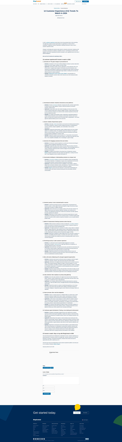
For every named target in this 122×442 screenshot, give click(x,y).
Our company (72, 425)
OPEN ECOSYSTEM (55, 423)
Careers (81, 430)
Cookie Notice (40, 440)
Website (44, 390)
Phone (34, 429)
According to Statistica (74, 223)
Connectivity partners (45, 429)
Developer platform (54, 425)
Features (34, 434)
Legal (34, 440)
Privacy (36, 440)
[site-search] (88, 4)
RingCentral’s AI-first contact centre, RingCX (58, 73)
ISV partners (44, 428)
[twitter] (36, 439)
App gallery (53, 429)
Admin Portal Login (82, 429)
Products (35, 423)
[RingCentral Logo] (37, 420)
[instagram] (42, 439)
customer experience (50, 42)
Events (62, 435)
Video (34, 428)
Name (43, 385)
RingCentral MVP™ (36, 425)
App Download (81, 425)
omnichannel (55, 104)
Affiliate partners (44, 430)
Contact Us (52, 440)
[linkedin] (34, 439)
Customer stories (63, 429)
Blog (61, 428)
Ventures (71, 430)
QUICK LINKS (82, 423)
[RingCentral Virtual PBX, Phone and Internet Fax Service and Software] (37, 1)
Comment (45, 375)
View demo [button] (85, 412)
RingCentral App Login (83, 428)
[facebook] (38, 439)
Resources (63, 423)
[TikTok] (44, 439)
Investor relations (72, 429)
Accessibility (63, 434)
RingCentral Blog (57, 8)
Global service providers (45, 425)
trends (52, 367)
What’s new (62, 425)
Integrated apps (54, 428)
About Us (72, 423)
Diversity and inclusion (73, 434)
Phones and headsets (36, 435)
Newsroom (62, 430)
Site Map (49, 440)
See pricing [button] (77, 412)
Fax (33, 430)
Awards (71, 428)
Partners (44, 423)
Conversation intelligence (54, 159)
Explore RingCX (57, 344)
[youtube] (40, 439)
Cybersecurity (57, 244)
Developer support (54, 430)
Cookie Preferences (45, 440)
